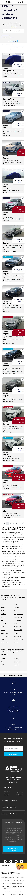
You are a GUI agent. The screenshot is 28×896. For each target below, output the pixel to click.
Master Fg (3, 623)
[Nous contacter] (25, 2)
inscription (14, 754)
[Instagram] (10, 861)
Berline (16, 658)
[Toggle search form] (18, 2)
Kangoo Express (18, 614)
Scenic (2, 620)
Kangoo (16, 633)
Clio (2, 604)
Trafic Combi (4, 643)
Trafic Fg (16, 623)
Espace (3, 630)
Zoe (15, 611)
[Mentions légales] (23, 64)
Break (2, 665)
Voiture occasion (11, 675)
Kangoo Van (17, 627)
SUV (2, 662)
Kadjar (2, 617)
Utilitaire (16, 665)
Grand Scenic (18, 620)
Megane (3, 611)
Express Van (4, 633)
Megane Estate (18, 617)
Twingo (3, 607)
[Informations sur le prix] (23, 66)
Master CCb (17, 636)
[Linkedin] (21, 861)
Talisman (3, 639)
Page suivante (23, 523)
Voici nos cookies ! (6, 888)
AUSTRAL (3, 614)
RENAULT (19, 675)
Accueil (3, 675)
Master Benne (5, 636)
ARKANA (16, 607)
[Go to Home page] (9, 2)
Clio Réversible (18, 630)
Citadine (3, 658)
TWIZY (16, 643)
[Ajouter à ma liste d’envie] (22, 55)
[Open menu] (2, 2)
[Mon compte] (22, 2)
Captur (16, 604)
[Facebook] (5, 861)
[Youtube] (16, 861)
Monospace (17, 662)
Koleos (3, 627)
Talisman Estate (18, 639)
